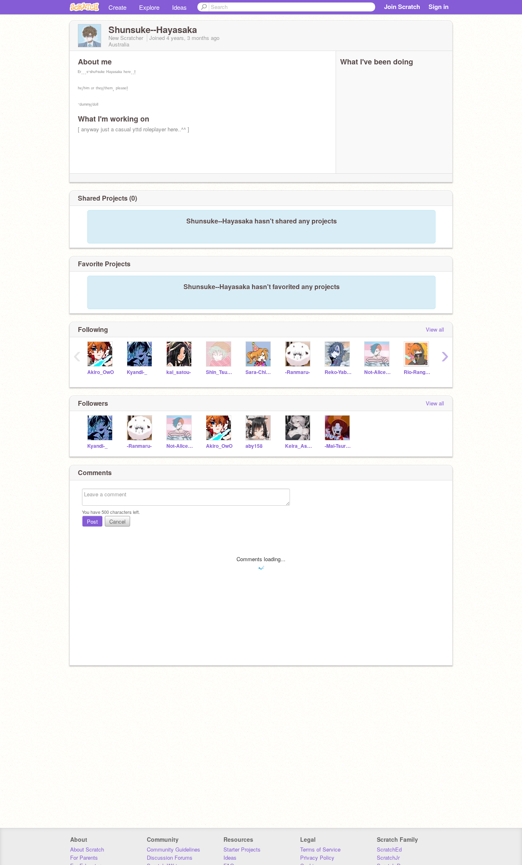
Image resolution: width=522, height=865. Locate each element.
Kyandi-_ (137, 372)
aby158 (254, 445)
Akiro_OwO (100, 372)
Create (117, 7)
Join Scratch (402, 6)
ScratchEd (389, 849)
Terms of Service (320, 849)
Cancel (117, 521)
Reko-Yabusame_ (338, 372)
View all (435, 329)
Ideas (179, 7)
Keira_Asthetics (298, 445)
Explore (149, 7)
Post (92, 521)
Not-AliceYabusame (378, 372)
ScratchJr (388, 857)
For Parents (84, 857)
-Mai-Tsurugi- (338, 445)
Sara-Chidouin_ (259, 372)
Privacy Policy (317, 857)
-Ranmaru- (297, 372)
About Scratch (87, 849)
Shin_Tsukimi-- (219, 372)
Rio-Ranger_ (417, 372)
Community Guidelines (173, 849)
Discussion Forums (169, 857)
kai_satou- (178, 372)
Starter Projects (242, 849)
